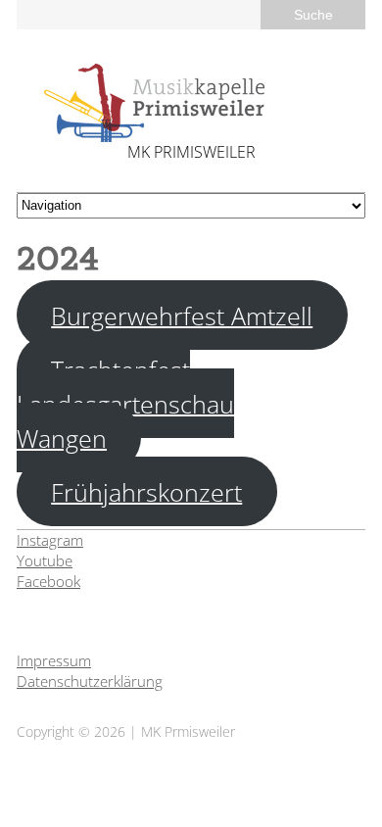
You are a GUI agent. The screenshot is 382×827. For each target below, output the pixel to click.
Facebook (48, 581)
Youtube (44, 560)
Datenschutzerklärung (90, 681)
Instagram (50, 540)
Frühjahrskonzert (146, 491)
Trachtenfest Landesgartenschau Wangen (125, 403)
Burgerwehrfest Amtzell (181, 314)
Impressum (54, 660)
